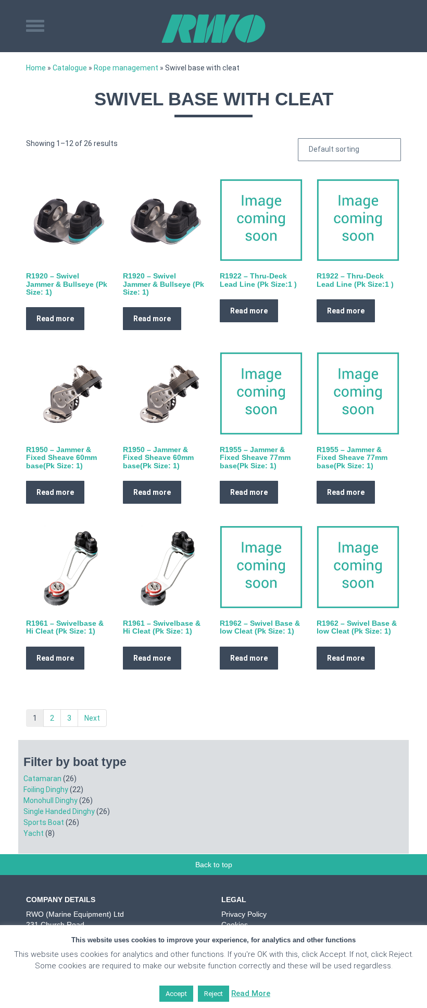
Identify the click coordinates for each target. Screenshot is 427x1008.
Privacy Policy (244, 914)
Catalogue (70, 68)
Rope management (126, 68)
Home (36, 68)
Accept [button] (176, 994)
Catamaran (42, 778)
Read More (250, 993)
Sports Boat (43, 822)
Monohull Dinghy (50, 800)
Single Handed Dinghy (59, 811)
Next (92, 718)
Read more (55, 318)
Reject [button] (213, 994)
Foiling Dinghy (45, 789)
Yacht (33, 833)
